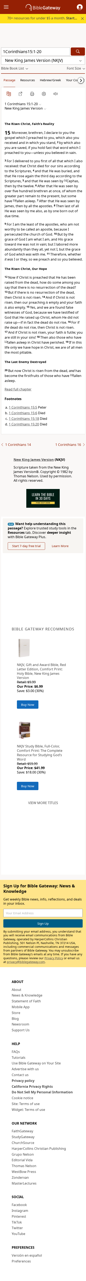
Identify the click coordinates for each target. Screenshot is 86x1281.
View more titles (43, 803)
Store (16, 1012)
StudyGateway (23, 1137)
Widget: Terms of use (28, 1109)
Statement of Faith (26, 1001)
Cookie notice (22, 1098)
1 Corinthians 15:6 (23, 413)
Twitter (17, 1228)
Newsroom (20, 1024)
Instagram (20, 1210)
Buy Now (27, 704)
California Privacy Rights (32, 1086)
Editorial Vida (22, 1160)
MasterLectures (24, 1183)
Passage (9, 80)
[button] (80, 7)
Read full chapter (18, 389)
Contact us (20, 1075)
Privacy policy (23, 1080)
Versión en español (27, 1255)
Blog (15, 1018)
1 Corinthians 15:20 (24, 424)
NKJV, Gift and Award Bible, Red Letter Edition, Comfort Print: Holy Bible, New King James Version (41, 671)
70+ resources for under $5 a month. (45, 18)
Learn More (60, 546)
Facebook (19, 1204)
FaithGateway (22, 1131)
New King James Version (34, 459)
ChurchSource (23, 1142)
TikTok (17, 1222)
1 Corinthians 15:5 (23, 407)
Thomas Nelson (24, 1166)
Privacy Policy (53, 958)
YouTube (18, 1233)
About (16, 989)
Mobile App (21, 1007)
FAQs (16, 1051)
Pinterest (19, 1216)
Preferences (21, 1261)
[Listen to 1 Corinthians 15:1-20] (55, 93)
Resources (27, 80)
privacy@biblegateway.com (26, 962)
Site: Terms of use (26, 1103)
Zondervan (20, 1177)
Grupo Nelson (23, 1154)
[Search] (78, 51)
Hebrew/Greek (50, 80)
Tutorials (18, 1057)
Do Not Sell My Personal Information (42, 1092)
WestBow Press (24, 1171)
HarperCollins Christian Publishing (39, 1148)
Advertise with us (25, 1069)
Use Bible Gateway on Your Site (36, 1063)
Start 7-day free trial (26, 546)
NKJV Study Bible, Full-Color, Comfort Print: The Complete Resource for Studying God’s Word (39, 752)
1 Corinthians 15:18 (24, 418)
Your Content (75, 80)
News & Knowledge (27, 995)
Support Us (21, 1030)
